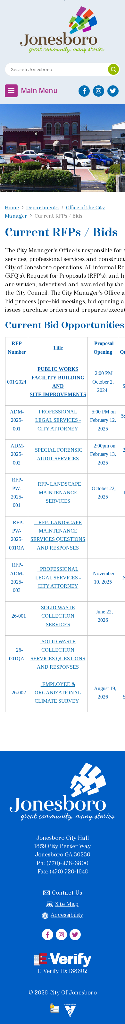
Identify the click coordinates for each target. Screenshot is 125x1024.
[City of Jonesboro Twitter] (113, 91)
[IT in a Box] (68, 1011)
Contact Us (67, 892)
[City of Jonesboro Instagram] (98, 91)
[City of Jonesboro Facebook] (84, 91)
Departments (42, 207)
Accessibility (67, 914)
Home (12, 207)
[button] (113, 69)
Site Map (67, 903)
